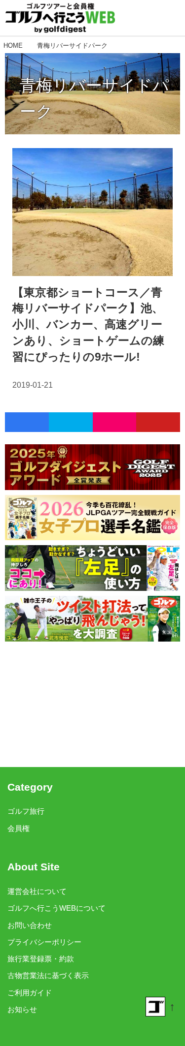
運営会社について (37, 891)
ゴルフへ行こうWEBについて (56, 908)
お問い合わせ (29, 925)
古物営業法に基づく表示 (48, 976)
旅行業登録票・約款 (40, 959)
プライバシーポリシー (44, 942)
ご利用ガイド (29, 993)
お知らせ (22, 1010)
